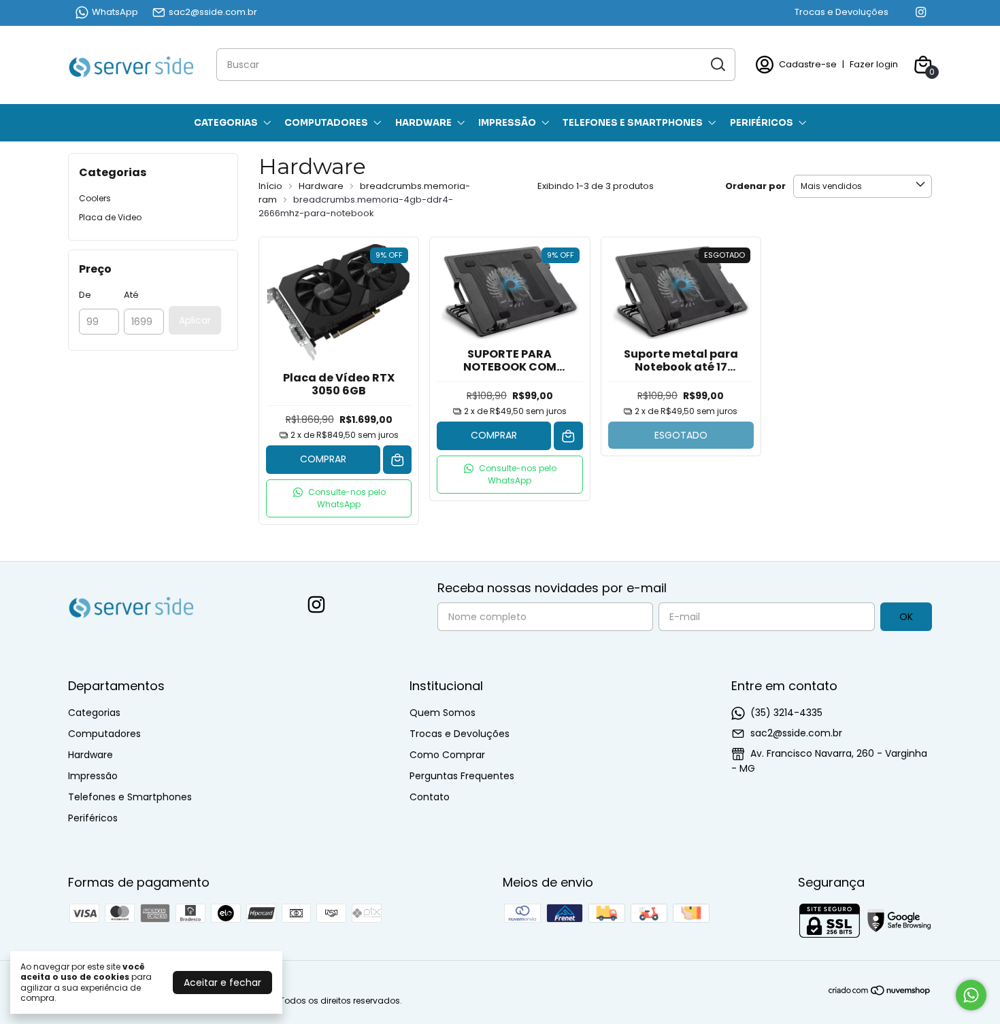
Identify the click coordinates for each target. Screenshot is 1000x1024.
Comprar (323, 459)
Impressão (507, 123)
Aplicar (195, 320)
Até (131, 294)
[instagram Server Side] (921, 12)
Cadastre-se (808, 64)
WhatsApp (115, 11)
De (85, 294)
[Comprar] (397, 460)
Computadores (326, 123)
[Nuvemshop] (880, 993)
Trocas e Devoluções (841, 11)
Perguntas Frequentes (462, 776)
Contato (430, 797)
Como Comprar (447, 755)
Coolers (95, 198)
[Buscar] (717, 64)
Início (270, 186)
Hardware (423, 123)
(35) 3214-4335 (786, 712)
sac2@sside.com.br (213, 11)
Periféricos (761, 123)
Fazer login (874, 64)
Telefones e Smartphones (633, 123)
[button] (339, 498)
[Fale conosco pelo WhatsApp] (971, 995)
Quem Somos (443, 712)
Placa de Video (110, 217)
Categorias (226, 123)
